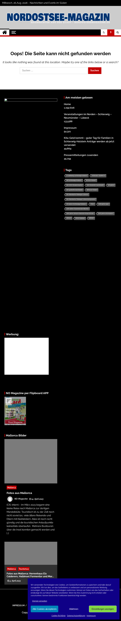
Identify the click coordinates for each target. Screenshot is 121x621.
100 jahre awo (103, 204)
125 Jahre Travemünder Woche (77, 209)
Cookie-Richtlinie (58, 616)
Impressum (91, 616)
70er (92, 204)
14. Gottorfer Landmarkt (95, 185)
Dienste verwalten (39, 601)
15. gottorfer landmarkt (74, 190)
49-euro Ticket (92, 190)
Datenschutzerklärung (76, 616)
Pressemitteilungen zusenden (81, 155)
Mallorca (11, 487)
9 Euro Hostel (91, 180)
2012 (69, 218)
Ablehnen (73, 609)
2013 (91, 218)
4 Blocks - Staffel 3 (98, 175)
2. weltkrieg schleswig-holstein (77, 175)
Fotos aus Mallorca (19, 493)
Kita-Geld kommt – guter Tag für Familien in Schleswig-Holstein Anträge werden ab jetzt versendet (89, 141)
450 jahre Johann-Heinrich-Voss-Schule (80, 213)
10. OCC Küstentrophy (74, 185)
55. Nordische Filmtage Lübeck (77, 194)
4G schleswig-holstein (74, 180)
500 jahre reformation (105, 213)
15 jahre (111, 185)
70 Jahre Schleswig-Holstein (76, 204)
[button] (104, 32)
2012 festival (80, 218)
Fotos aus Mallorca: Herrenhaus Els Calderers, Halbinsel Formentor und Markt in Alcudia (30, 575)
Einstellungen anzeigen (103, 609)
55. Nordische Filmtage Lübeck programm (81, 199)
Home (67, 104)
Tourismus (24, 568)
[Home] (4, 32)
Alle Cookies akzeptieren (45, 609)
